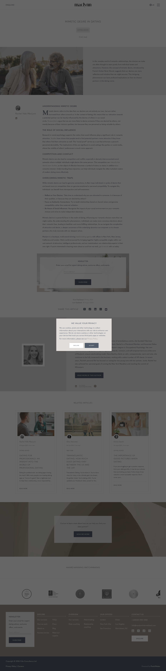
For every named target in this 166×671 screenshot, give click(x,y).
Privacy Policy (92, 338)
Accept (91, 345)
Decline (76, 345)
